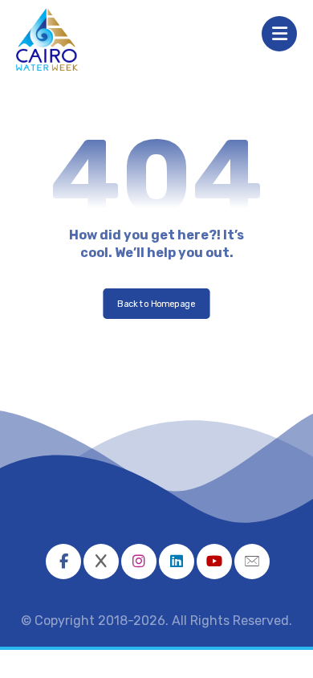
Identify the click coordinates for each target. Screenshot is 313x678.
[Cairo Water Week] (47, 39)
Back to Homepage (156, 303)
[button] (63, 561)
